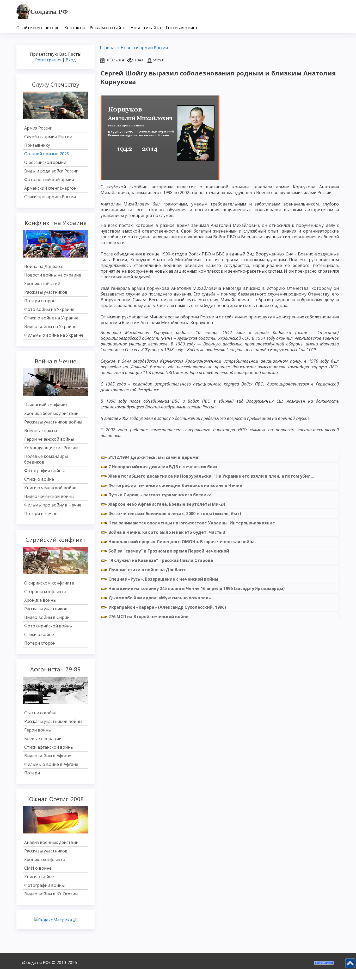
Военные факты (40, 430)
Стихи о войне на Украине (51, 318)
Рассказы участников (45, 292)
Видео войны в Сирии (47, 617)
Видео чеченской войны (49, 496)
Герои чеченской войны (49, 439)
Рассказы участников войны (53, 422)
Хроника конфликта (44, 859)
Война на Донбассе (43, 266)
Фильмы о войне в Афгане (51, 764)
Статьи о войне (40, 713)
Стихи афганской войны (48, 747)
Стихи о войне (39, 479)
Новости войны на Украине (52, 275)
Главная (108, 47)
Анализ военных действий (51, 842)
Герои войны (37, 730)
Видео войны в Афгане (47, 756)
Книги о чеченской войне (50, 488)
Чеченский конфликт (45, 405)
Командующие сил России (51, 448)
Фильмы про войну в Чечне (52, 505)
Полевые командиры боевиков (46, 459)
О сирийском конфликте (49, 583)
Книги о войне (39, 877)
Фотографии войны (44, 470)
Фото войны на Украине (49, 309)
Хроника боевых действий (51, 413)
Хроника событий (42, 283)
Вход (71, 60)
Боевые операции (43, 738)
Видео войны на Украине (50, 326)
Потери (32, 773)
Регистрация (48, 60)
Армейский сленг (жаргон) (51, 188)
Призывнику (37, 145)
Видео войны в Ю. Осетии (51, 894)
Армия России (38, 128)
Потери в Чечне (40, 513)
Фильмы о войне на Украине (53, 335)
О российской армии (45, 162)
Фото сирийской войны (48, 626)
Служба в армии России (48, 136)
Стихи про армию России (50, 197)
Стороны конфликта (45, 591)
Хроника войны (40, 600)
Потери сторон (40, 301)
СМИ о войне (38, 868)
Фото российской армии (49, 179)
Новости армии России (144, 47)
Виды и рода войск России (51, 171)
